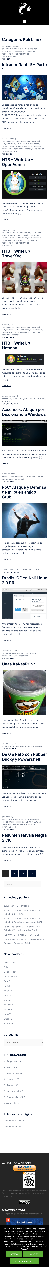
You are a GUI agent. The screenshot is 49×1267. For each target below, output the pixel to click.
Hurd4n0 (10, 482)
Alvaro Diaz (11, 749)
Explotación (18, 49)
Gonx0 (9, 154)
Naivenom (8, 1004)
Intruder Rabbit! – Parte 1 (24, 67)
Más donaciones (11, 1103)
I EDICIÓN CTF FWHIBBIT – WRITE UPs (22, 935)
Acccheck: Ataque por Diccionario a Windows (24, 412)
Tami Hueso (9, 1023)
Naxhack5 (11, 337)
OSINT (4, 824)
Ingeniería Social (23, 746)
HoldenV (8, 990)
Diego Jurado (10, 976)
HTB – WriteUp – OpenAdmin (17, 162)
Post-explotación (22, 149)
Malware (36, 822)
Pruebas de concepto (34, 399)
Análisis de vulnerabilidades (16, 141)
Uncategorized (9, 56)
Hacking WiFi (8, 822)
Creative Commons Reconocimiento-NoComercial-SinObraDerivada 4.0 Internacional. (24, 1193)
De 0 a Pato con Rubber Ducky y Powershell (24, 757)
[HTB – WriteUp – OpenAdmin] (24, 184)
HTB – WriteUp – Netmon (17, 345)
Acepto (14, 1254)
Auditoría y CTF (18, 819)
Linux (4, 240)
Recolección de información (16, 54)
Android (6, 819)
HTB (30, 146)
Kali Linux (19, 51)
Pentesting (31, 51)
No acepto (33, 1254)
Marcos (7, 1000)
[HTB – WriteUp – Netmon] (24, 359)
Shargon (8, 1018)
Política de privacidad (14, 1120)
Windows (6, 401)
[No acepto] (46, 1246)
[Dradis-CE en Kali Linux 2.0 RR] (24, 603)
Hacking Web (21, 146)
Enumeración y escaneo (28, 144)
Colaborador (12, 404)
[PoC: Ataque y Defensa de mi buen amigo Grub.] (24, 520)
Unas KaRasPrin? (18, 664)
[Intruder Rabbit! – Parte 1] (24, 87)
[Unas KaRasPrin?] (24, 692)
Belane (7, 967)
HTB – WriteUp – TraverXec (17, 253)
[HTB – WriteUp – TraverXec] (24, 277)
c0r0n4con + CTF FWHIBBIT (17, 906)
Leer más (6, 128)
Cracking (6, 49)
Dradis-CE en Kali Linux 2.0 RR (24, 580)
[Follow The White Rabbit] (24, 9)
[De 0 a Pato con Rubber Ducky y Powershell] (24, 776)
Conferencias (33, 819)
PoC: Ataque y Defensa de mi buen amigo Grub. (24, 492)
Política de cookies (13, 1126)
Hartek (7, 986)
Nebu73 (9, 59)
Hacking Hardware (11, 653)
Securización (18, 479)
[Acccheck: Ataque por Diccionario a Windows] (24, 432)
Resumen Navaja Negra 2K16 (24, 838)
